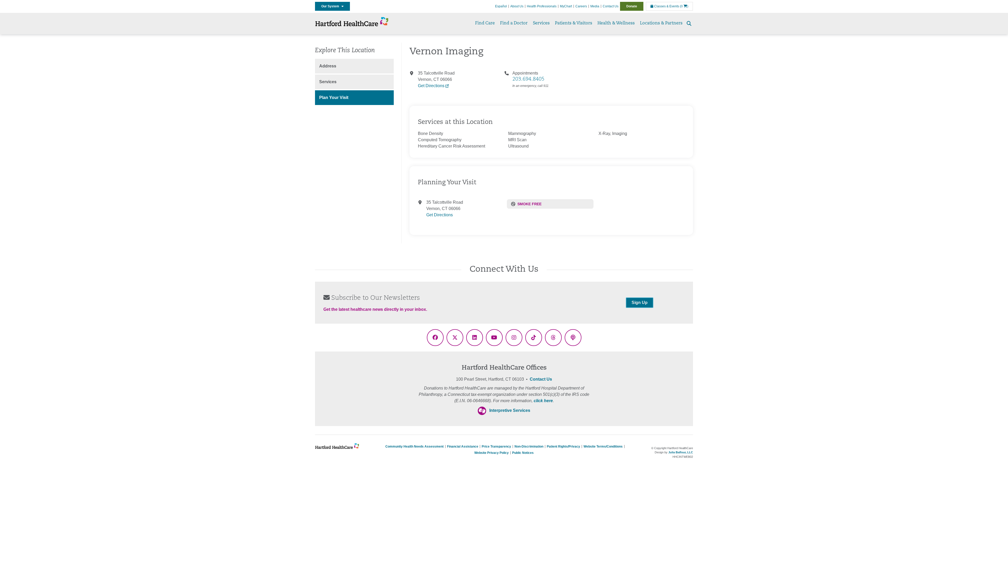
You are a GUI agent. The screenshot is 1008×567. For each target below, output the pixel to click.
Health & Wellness (616, 23)
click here (543, 400)
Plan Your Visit (333, 97)
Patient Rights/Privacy (563, 446)
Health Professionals (541, 6)
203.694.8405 (528, 79)
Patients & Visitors (573, 23)
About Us (516, 6)
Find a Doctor (514, 23)
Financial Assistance (462, 446)
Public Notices (523, 453)
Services (541, 23)
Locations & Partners (661, 23)
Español (501, 6)
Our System (331, 6)
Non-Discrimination (528, 446)
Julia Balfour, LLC (680, 452)
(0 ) (684, 6)
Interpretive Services (509, 410)
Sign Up (640, 302)
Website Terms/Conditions (603, 446)
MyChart (566, 6)
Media (594, 6)
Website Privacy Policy (491, 453)
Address (327, 66)
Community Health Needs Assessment (414, 446)
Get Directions (431, 85)
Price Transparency (496, 446)
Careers (581, 6)
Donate (631, 6)
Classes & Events (666, 6)
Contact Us (610, 6)
